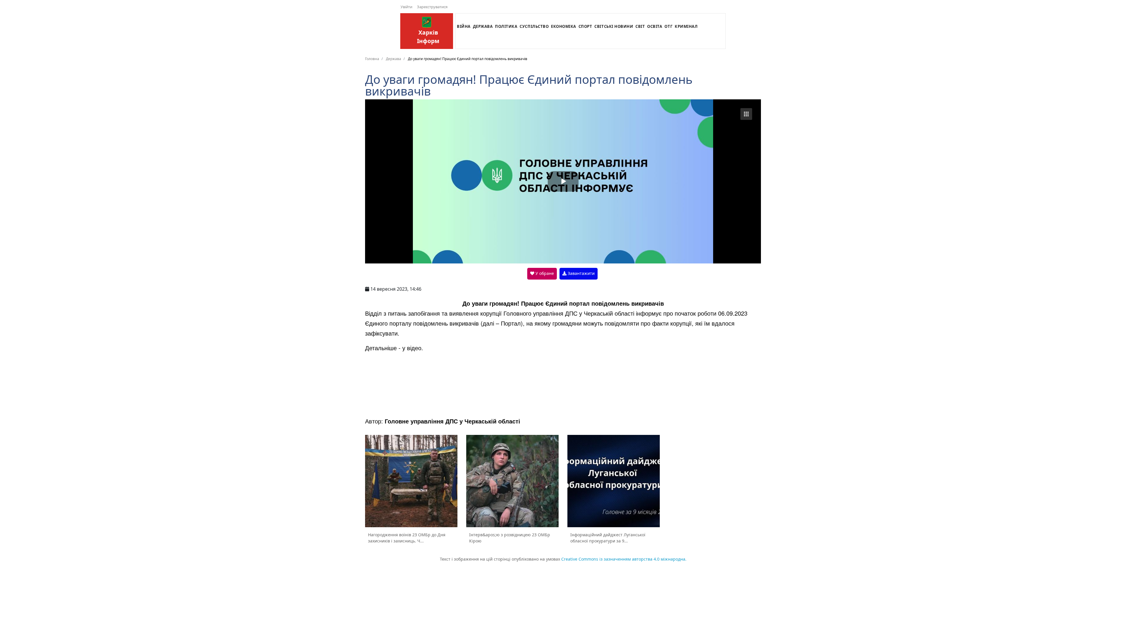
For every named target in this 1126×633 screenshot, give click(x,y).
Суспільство (534, 26)
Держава (483, 26)
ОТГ (668, 26)
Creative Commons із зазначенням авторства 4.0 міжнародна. (623, 559)
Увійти (406, 6)
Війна (464, 26)
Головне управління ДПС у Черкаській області (452, 421)
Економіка (563, 26)
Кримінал (686, 26)
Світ (640, 26)
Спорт (585, 26)
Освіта (654, 26)
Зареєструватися (432, 6)
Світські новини (613, 26)
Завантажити (581, 273)
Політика (506, 26)
